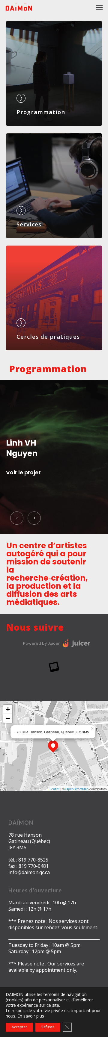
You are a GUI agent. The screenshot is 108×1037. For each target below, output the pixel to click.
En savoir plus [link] (30, 1016)
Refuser (47, 1027)
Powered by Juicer (41, 643)
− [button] (8, 718)
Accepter (19, 1027)
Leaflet (54, 788)
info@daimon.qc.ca (29, 872)
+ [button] (8, 709)
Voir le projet (23, 483)
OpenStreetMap (76, 788)
